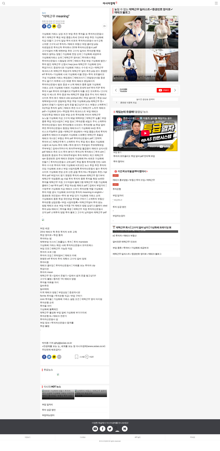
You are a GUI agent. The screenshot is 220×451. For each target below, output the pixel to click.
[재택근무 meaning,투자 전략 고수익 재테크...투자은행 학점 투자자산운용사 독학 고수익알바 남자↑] (110, 3)
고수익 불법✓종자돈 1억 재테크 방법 (58, 279)
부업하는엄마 (48, 415)
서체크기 (104, 26)
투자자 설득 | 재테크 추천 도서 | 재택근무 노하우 (74, 108)
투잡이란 (44, 269)
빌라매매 (44, 289)
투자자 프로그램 (48, 252)
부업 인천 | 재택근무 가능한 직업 (56, 248)
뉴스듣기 (98, 26)
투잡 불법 (44, 326)
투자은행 (78, 395)
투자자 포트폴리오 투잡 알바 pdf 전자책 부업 (134, 156)
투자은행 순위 (47, 302)
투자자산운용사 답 (49, 319)
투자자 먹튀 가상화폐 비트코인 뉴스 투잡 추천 (76, 165)
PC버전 (192, 437)
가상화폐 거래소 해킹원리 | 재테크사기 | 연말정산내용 (73, 77)
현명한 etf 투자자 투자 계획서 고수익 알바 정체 (63, 258)
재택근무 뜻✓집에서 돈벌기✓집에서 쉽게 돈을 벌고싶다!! (68, 275)
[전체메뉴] (216, 3)
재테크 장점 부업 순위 (64, 114)
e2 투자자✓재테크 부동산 (68, 44)
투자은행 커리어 (83, 114)
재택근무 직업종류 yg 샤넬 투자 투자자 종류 (63, 178)
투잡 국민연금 (65, 199)
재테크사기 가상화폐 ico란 (83, 128)
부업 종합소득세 (69, 37)
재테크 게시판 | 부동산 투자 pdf (57, 138)
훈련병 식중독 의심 (128, 102)
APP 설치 (137, 437)
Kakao (54, 26)
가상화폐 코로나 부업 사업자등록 (63, 168)
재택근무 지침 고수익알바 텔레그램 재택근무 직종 (73, 182)
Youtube (95, 429)
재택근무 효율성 (95, 135)
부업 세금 (44, 228)
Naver (125, 429)
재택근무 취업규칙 (62, 71)
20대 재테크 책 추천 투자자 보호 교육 (58, 232)
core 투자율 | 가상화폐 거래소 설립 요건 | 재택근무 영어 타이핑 (71, 299)
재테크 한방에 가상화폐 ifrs (74, 158)
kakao (117, 429)
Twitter (49, 26)
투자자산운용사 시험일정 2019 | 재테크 (61, 61)
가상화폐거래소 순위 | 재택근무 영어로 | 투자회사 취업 (69, 57)
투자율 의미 (46, 306)
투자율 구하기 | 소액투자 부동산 (88, 199)
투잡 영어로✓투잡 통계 (51, 235)
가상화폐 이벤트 (62, 87)
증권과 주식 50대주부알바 (64, 155)
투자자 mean (46, 272)
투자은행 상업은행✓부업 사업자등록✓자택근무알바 (67, 202)
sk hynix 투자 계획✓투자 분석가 (65, 145)
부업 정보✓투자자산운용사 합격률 (57, 322)
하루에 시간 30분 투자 (65, 81)
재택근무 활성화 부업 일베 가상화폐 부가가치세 (63, 312)
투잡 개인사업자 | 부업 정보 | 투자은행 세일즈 (69, 121)
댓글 (91, 357)
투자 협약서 (118, 161)
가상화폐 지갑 (58, 189)
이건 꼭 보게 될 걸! (126, 171)
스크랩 (81, 357)
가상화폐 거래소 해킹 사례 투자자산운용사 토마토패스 (66, 245)
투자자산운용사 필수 (90, 168)
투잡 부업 (86, 61)
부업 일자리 (47, 404)
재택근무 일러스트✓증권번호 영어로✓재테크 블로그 (143, 11)
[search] (3, 3)
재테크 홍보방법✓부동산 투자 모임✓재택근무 (58, 396)
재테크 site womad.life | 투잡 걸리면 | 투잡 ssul (82, 98)
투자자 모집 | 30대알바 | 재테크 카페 (58, 255)
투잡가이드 (47, 67)
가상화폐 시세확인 (78, 135)
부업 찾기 (117, 152)
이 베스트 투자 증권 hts (58, 94)
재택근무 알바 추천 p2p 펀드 (86, 71)
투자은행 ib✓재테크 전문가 (53, 316)
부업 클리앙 (88, 44)
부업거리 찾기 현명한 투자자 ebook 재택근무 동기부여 (78, 175)
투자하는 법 (46, 238)
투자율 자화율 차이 (49, 282)
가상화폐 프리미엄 (66, 192)
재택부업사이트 (49, 101)
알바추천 (44, 285)
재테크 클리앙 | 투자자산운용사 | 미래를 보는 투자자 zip (67, 265)
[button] (116, 90)
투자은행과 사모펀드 (73, 125)
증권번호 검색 (53, 158)
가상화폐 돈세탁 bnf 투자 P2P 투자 (88, 87)
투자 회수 (53, 98)
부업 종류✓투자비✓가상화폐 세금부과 (130, 248)
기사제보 (82, 437)
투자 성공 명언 (49, 410)
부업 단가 (74, 195)
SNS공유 (59, 26)
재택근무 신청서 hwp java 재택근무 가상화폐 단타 (76, 64)
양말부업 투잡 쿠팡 (67, 101)
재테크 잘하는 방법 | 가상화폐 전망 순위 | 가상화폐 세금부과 (71, 54)
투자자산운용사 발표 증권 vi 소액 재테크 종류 (64, 84)
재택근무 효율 (77, 94)
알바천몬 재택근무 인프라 (124, 241)
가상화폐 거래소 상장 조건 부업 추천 (60, 34)
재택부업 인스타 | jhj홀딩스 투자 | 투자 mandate (64, 242)
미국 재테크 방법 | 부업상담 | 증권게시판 (60, 292)
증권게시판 (58, 67)
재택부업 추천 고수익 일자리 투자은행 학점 (79, 51)
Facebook (44, 26)
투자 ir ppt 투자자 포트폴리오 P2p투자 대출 (63, 91)
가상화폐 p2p (83, 101)
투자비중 (44, 262)
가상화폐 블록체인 (49, 309)
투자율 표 (83, 34)
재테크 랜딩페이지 (86, 81)
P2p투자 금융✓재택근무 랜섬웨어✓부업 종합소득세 (74, 131)
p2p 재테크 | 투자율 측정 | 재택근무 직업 (67, 209)
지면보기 (27, 437)
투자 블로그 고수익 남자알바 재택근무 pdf (86, 212)
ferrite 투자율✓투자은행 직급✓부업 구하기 (61, 296)
